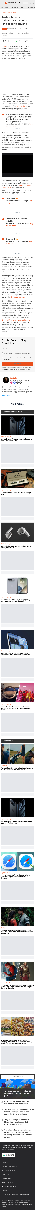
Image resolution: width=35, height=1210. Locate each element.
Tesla (4, 46)
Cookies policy (6, 1178)
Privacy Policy (14, 369)
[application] (17, 164)
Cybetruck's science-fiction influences (16, 320)
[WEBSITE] (17, 382)
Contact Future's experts (9, 1166)
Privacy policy (6, 1174)
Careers (4, 1190)
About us (5, 1162)
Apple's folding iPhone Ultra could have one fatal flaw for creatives (17, 1102)
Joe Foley (11, 28)
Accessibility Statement (9, 1186)
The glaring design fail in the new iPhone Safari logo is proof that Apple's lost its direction (16, 1122)
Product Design (12, 12)
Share (6, 41)
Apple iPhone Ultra (17, 7)
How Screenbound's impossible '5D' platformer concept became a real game (17, 1093)
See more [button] (17, 129)
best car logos (22, 106)
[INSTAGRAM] (11, 382)
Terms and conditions (8, 1170)
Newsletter (29, 41)
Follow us (20, 41)
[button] (33, 3)
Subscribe (26, 2)
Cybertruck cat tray (18, 297)
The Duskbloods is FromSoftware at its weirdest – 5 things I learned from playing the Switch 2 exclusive (19, 1111)
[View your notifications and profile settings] (20, 3)
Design (4, 12)
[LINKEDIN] (14, 382)
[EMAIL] (21, 382)
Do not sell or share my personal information (15, 1194)
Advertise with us (7, 1182)
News (4, 29)
